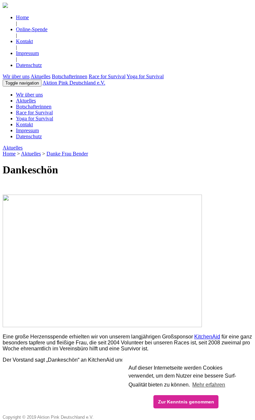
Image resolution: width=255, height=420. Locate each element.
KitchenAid (207, 336)
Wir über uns (16, 76)
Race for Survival (107, 76)
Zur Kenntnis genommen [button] (186, 401)
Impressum (27, 53)
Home (22, 17)
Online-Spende (31, 29)
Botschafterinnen (69, 76)
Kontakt (24, 41)
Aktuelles (40, 76)
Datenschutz (29, 65)
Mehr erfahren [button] (208, 385)
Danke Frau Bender (67, 153)
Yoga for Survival (145, 76)
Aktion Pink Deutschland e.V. (73, 83)
